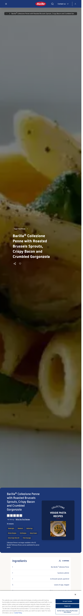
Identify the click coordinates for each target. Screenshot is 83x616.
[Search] (52, 4)
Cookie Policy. (18, 613)
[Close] (75, 594)
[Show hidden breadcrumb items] (6, 13)
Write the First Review (23, 519)
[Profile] (75, 4)
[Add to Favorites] (20, 264)
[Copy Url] (15, 264)
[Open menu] (6, 4)
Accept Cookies (67, 601)
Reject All (67, 606)
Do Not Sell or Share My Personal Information (67, 611)
